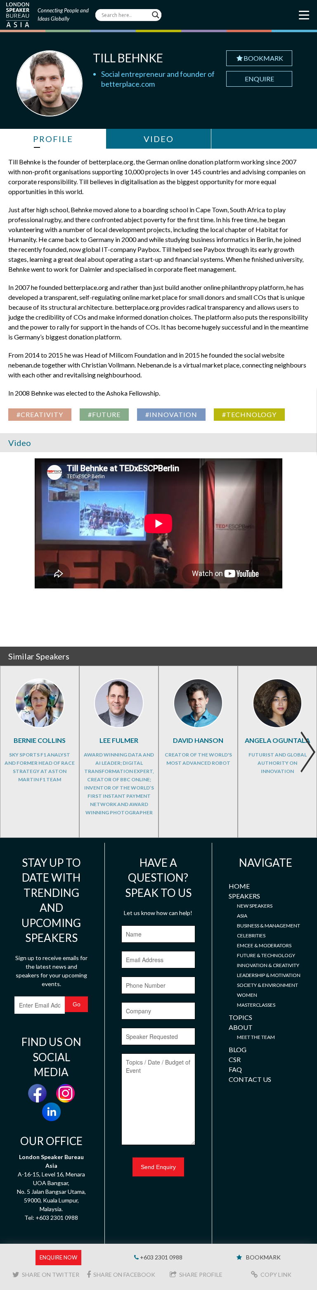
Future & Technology (266, 955)
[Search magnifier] (155, 15)
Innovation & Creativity (268, 965)
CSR (235, 1059)
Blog (237, 1049)
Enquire (259, 79)
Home (239, 886)
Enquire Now (58, 1257)
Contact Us (250, 1079)
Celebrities (251, 935)
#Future (104, 414)
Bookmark (263, 58)
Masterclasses (256, 1005)
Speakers (244, 896)
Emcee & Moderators (264, 945)
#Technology (249, 414)
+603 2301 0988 (160, 1257)
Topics (240, 1017)
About (241, 1027)
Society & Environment (267, 985)
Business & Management (268, 925)
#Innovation (171, 414)
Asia (242, 916)
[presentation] (307, 752)
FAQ (235, 1069)
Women (247, 995)
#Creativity (40, 414)
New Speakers (254, 906)
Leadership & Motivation (268, 975)
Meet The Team (256, 1037)
